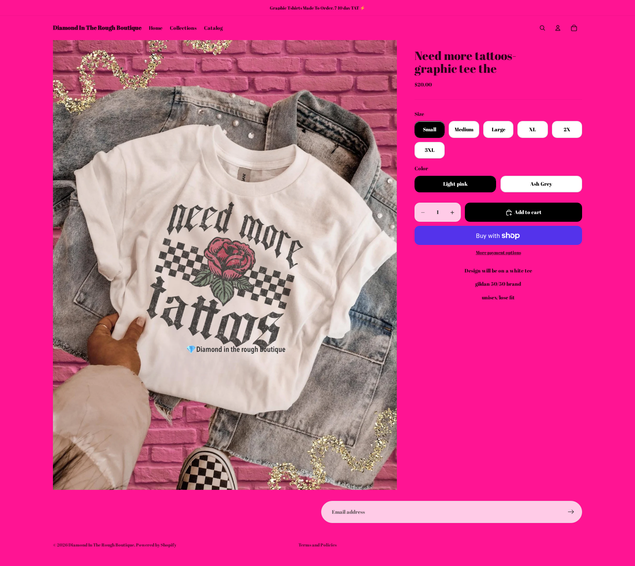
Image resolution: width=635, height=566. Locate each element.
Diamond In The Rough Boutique (101, 545)
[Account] (558, 28)
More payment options (498, 252)
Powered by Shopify (156, 545)
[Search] (542, 28)
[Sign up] (571, 512)
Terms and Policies (317, 545)
